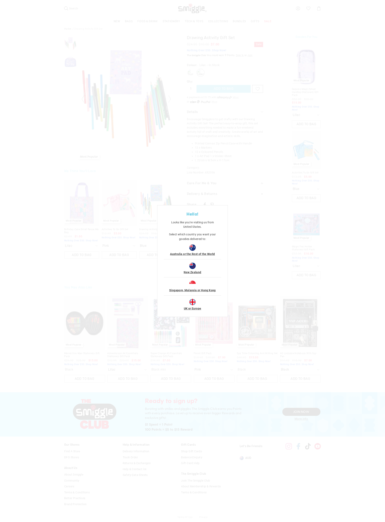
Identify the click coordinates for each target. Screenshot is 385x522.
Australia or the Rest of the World (192, 254)
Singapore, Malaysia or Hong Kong (192, 290)
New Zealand (192, 272)
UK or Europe (192, 308)
